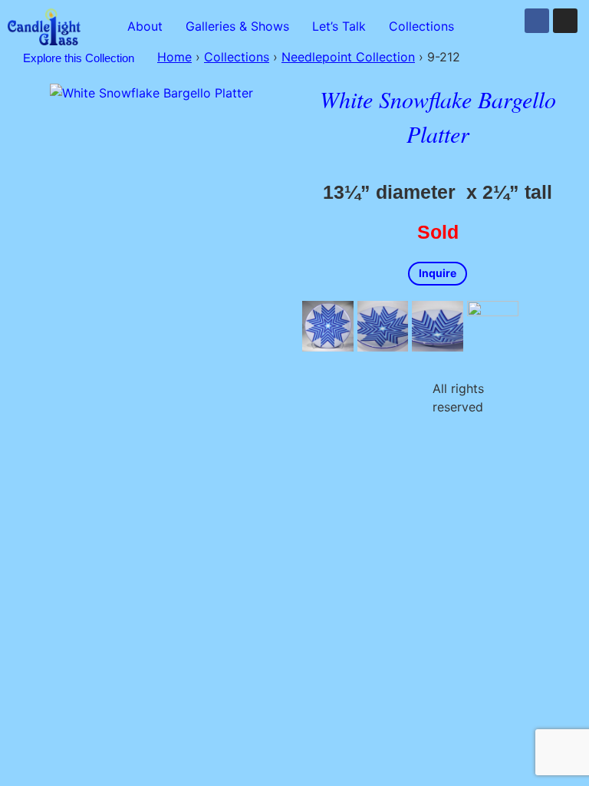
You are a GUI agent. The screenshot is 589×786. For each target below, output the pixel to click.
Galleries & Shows (237, 26)
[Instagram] (565, 20)
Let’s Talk (339, 26)
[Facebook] (537, 20)
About (145, 26)
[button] (425, 26)
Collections (421, 26)
